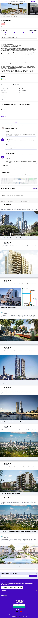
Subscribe (19, 607)
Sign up (33, 1)
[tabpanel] (19, 113)
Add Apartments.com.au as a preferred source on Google (13, 587)
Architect (7, 107)
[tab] (3, 107)
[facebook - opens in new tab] (16, 609)
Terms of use (22, 614)
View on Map (34, 188)
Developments (3, 16)
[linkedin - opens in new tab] (18, 609)
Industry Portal (27, 614)
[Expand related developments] (35, 569)
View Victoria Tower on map (19, 180)
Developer (3, 107)
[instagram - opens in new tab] (20, 609)
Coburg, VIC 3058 (9, 16)
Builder (10, 107)
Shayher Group (4, 109)
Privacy (17, 614)
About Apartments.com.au (11, 614)
